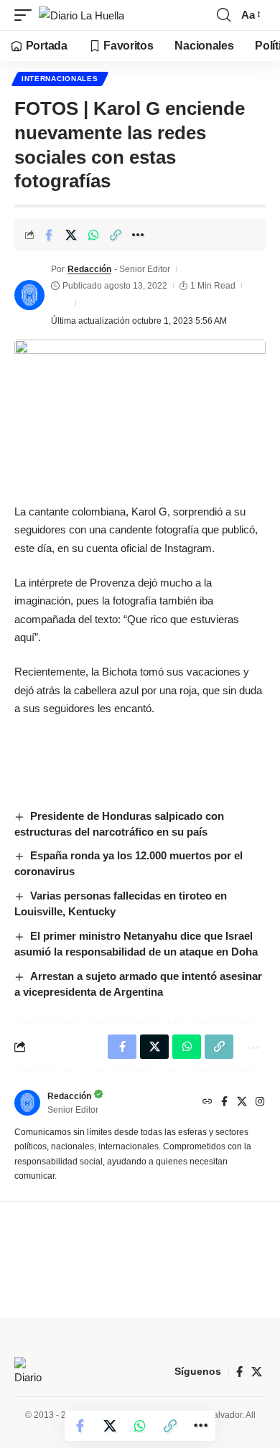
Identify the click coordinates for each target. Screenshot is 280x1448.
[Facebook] (224, 1102)
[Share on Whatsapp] (93, 234)
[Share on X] (71, 234)
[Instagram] (260, 1102)
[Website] (207, 1102)
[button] (26, 15)
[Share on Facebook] (49, 234)
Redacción (89, 269)
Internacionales (60, 79)
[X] (241, 1102)
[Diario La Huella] (81, 15)
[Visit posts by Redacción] (29, 295)
